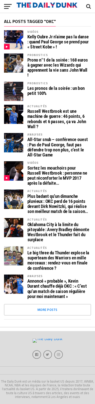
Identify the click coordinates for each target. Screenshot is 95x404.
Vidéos (33, 32)
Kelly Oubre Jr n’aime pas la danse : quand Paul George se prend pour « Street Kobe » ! (58, 41)
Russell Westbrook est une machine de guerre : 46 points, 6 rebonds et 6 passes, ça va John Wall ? (56, 119)
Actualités (37, 106)
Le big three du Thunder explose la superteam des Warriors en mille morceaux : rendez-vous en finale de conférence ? (58, 260)
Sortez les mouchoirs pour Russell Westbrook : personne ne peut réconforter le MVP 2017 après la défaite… (57, 176)
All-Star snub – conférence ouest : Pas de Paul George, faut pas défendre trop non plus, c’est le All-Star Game (57, 147)
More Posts (47, 309)
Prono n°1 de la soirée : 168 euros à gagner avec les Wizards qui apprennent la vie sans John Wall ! (57, 68)
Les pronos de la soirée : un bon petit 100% (56, 91)
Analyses (35, 134)
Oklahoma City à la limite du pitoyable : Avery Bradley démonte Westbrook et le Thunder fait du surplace (58, 232)
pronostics (37, 55)
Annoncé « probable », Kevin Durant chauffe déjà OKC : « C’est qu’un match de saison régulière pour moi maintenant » (57, 289)
